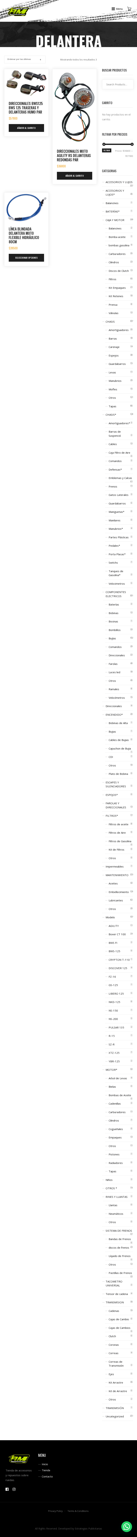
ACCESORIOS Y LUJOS (119, 182)
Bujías (112, 638)
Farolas (113, 664)
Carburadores (117, 254)
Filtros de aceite (118, 824)
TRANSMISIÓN (115, 1408)
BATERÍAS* (113, 211)
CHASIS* (111, 414)
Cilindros (114, 262)
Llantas (113, 1205)
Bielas (112, 1086)
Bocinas (113, 621)
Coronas (114, 1344)
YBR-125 (114, 1061)
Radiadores (116, 1163)
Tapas (112, 406)
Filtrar (106, 150)
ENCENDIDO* (114, 714)
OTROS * (111, 1188)
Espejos (114, 355)
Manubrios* (116, 528)
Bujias (112, 731)
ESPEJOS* (112, 795)
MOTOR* (111, 1069)
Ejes (111, 1374)
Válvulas (113, 313)
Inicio (45, 1464)
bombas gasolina (119, 245)
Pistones (114, 1154)
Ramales (114, 689)
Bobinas (113, 613)
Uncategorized (115, 1416)
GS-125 (113, 985)
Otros (112, 397)
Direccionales (117, 655)
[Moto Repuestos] (18, 11)
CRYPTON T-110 (119, 959)
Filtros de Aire (117, 832)
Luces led (114, 672)
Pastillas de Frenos (120, 1273)
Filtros (112, 279)
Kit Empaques (117, 287)
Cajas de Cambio (119, 1319)
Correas (113, 1353)
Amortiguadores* (119, 423)
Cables (113, 444)
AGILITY (114, 926)
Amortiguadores (119, 330)
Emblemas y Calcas (120, 478)
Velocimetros (117, 583)
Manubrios (115, 381)
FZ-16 (112, 976)
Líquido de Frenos (120, 1256)
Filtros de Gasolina (120, 841)
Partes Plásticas (119, 537)
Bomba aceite (117, 237)
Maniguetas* (116, 512)
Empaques (115, 1137)
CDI (111, 757)
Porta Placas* (117, 554)
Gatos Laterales (118, 495)
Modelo (110, 917)
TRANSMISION (115, 1302)
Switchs (113, 562)
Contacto (47, 1476)
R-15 (112, 1036)
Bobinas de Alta (118, 723)
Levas (112, 372)
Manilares (114, 520)
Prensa (113, 304)
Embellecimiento (119, 892)
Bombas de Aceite (120, 1095)
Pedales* (114, 545)
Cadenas (114, 1311)
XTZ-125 (114, 1052)
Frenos (113, 486)
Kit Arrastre (116, 1382)
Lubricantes (116, 900)
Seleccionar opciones (26, 257)
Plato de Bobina (118, 774)
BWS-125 (114, 951)
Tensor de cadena (117, 1294)
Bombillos (115, 630)
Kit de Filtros (116, 849)
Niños (109, 1180)
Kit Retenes (116, 296)
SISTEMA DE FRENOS (119, 1230)
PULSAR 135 (116, 1027)
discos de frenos (119, 1247)
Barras (113, 338)
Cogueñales (116, 1129)
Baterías (114, 604)
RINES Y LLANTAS (117, 1197)
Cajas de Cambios (119, 1328)
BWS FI (113, 943)
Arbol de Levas (118, 1078)
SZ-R (112, 1044)
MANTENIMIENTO (117, 875)
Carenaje (114, 347)
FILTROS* (112, 815)
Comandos (115, 461)
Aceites (113, 883)
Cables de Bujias (119, 740)
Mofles (113, 389)
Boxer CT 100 (117, 934)
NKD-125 (114, 1002)
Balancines (112, 203)
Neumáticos (116, 1213)
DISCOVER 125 (118, 968)
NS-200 (113, 1019)
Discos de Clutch (119, 271)
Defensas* (115, 469)
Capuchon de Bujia (120, 748)
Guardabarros (117, 364)
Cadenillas (115, 1103)
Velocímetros (117, 697)
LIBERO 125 (116, 993)
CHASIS (110, 321)
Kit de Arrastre (118, 1391)
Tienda (46, 1470)
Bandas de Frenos (120, 1239)
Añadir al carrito (26, 127)
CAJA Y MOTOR (115, 220)
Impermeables (115, 866)
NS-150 (113, 1010)
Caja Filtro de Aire (119, 452)
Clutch (112, 1336)
